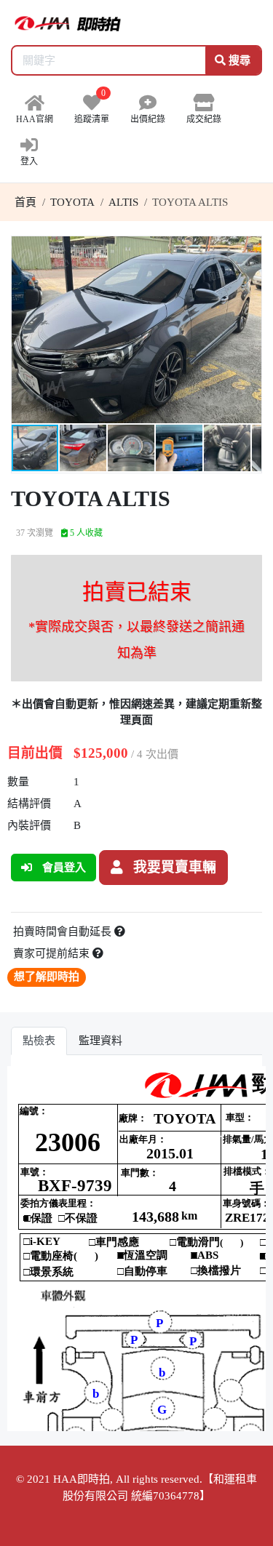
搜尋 (238, 60)
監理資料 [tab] (100, 1040)
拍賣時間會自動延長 (63, 931)
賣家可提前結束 (52, 953)
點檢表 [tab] (39, 1040)
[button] (248, 249)
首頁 (25, 202)
